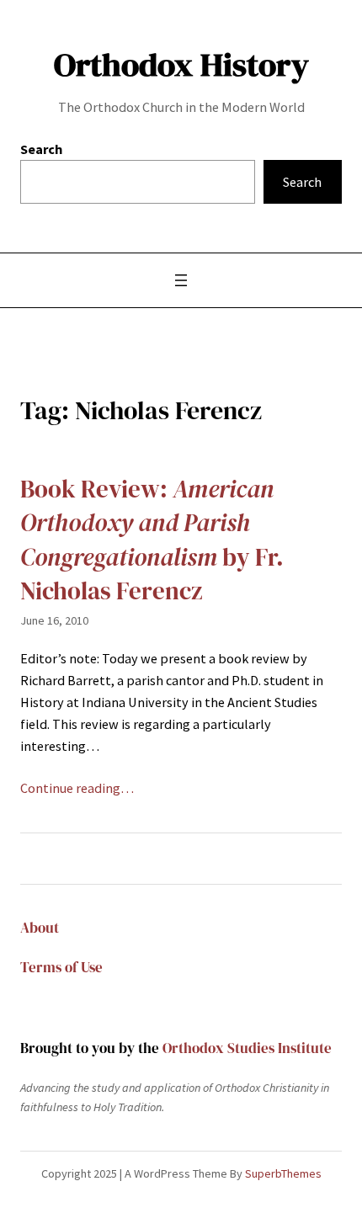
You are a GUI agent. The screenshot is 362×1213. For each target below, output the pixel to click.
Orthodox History (181, 64)
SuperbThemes (283, 1173)
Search (41, 149)
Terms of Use (61, 967)
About (39, 928)
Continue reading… (77, 787)
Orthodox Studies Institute (247, 1048)
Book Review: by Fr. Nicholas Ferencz (152, 540)
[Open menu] (181, 280)
